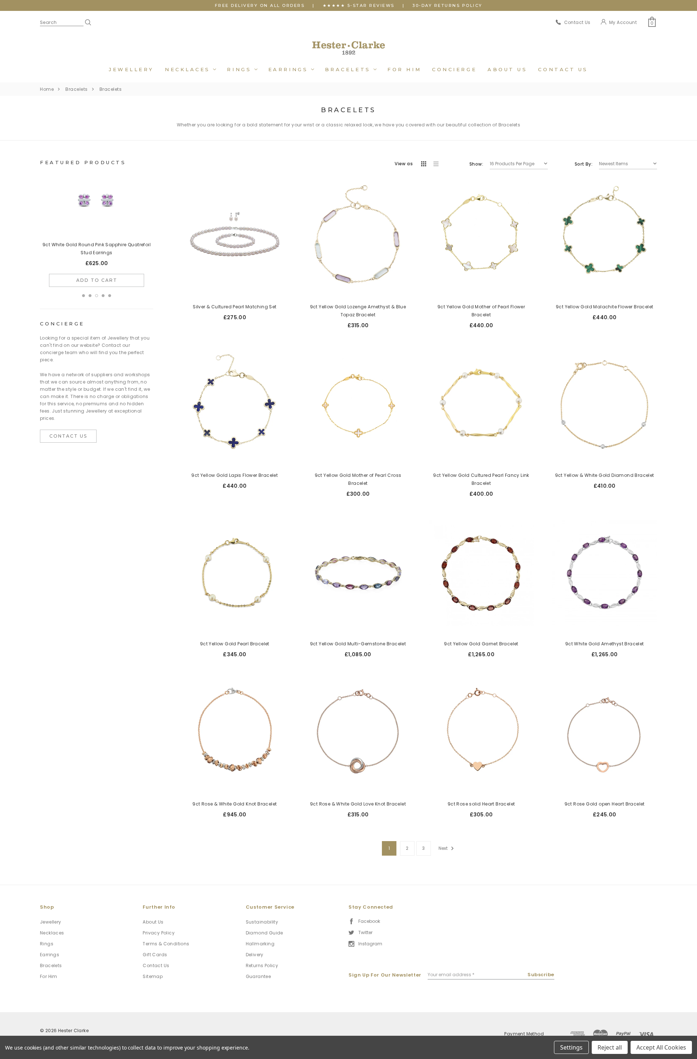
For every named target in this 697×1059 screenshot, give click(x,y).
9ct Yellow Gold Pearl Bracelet (234, 644)
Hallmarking (260, 944)
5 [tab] (109, 287)
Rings (240, 69)
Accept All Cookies (661, 1047)
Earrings (289, 69)
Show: (476, 164)
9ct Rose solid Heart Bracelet (481, 804)
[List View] (436, 164)
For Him (404, 69)
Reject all (610, 1047)
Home (47, 89)
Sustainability (262, 922)
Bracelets (349, 69)
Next (444, 848)
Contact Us (563, 69)
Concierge (454, 69)
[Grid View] (423, 164)
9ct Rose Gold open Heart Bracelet (604, 804)
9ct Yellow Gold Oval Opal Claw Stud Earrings (96, 245)
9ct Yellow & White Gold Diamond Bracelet (604, 475)
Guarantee (258, 976)
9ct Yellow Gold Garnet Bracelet (481, 644)
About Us (507, 69)
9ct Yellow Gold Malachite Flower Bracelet (604, 307)
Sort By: (583, 164)
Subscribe (540, 974)
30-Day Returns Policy (447, 5)
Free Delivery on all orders (260, 5)
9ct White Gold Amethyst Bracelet (604, 644)
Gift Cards (155, 955)
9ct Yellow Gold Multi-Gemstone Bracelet (358, 644)
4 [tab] (103, 287)
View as (404, 164)
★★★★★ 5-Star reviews (359, 5)
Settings (571, 1047)
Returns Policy (262, 965)
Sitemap (153, 976)
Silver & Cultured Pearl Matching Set (234, 307)
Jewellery (131, 69)
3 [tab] (96, 287)
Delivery (255, 955)
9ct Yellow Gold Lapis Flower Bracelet (234, 475)
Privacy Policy (159, 933)
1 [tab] (83, 287)
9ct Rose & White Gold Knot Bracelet (234, 804)
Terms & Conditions (166, 944)
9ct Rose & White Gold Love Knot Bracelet (358, 804)
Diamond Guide (264, 933)
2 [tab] (90, 287)
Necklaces (189, 69)
